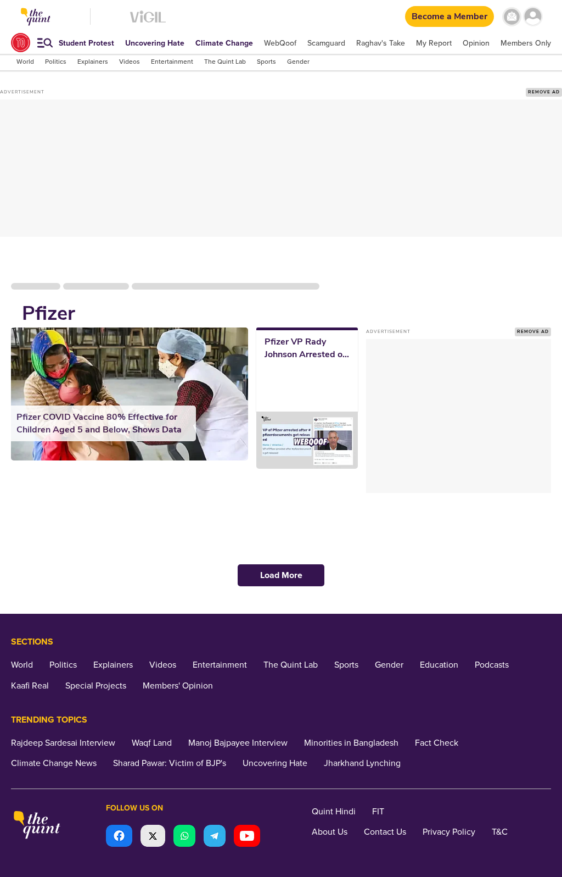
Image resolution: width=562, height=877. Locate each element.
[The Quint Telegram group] (215, 837)
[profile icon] (533, 16)
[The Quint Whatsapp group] (184, 837)
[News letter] (511, 16)
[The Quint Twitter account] (152, 837)
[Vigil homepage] (148, 22)
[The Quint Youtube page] (247, 837)
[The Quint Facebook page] (119, 837)
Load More (281, 575)
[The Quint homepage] (37, 826)
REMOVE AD (544, 92)
